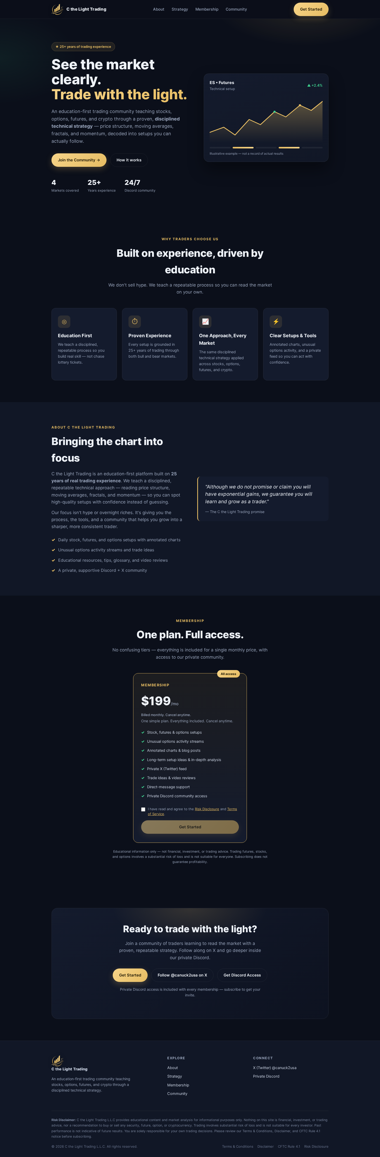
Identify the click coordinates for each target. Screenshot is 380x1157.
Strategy (180, 9)
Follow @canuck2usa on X (182, 975)
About (158, 9)
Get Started (311, 9)
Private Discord (266, 1076)
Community (236, 9)
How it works (129, 159)
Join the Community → (79, 159)
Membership (206, 9)
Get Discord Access (242, 975)
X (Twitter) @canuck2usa (275, 1067)
